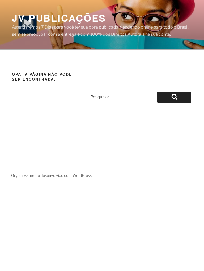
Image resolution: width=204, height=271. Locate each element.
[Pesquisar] (174, 97)
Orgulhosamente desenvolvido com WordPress (51, 175)
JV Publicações (59, 18)
